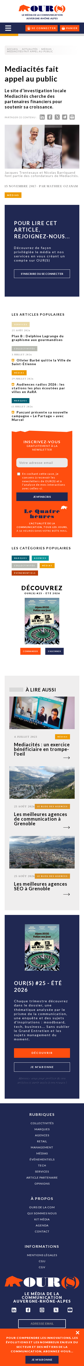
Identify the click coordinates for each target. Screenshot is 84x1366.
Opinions (42, 1183)
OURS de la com (42, 1207)
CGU (42, 1261)
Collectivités (42, 1123)
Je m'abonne (42, 1067)
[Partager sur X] (57, 118)
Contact (42, 1231)
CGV (42, 1267)
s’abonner (54, 651)
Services (42, 1171)
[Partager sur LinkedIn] (42, 118)
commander (30, 651)
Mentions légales (42, 1255)
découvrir (42, 1053)
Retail (42, 1141)
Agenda (42, 1225)
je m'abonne (42, 1359)
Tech (42, 1165)
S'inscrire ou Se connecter (42, 273)
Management (42, 1147)
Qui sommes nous (42, 1213)
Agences (42, 1135)
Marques (42, 1129)
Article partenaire (42, 1177)
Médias (42, 1153)
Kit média (42, 1219)
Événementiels (42, 1159)
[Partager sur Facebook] (49, 118)
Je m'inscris (42, 496)
